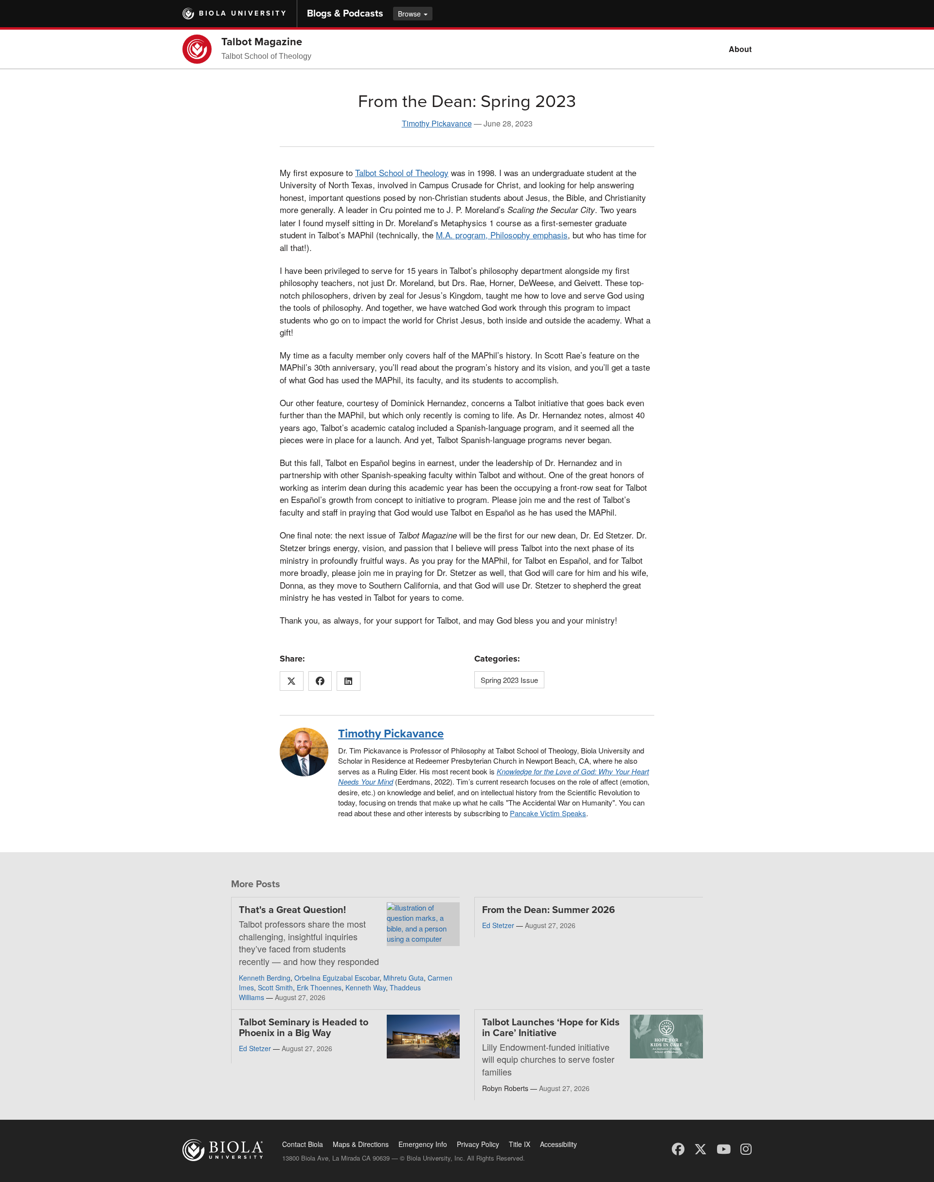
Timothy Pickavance (437, 123)
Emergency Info (422, 1144)
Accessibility (558, 1144)
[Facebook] (678, 1148)
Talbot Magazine (261, 42)
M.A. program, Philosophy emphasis (502, 235)
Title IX (519, 1144)
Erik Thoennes (319, 987)
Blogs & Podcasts (345, 13)
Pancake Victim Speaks (548, 813)
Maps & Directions (361, 1144)
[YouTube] (724, 1148)
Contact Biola (302, 1144)
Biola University (243, 13)
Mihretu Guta (403, 978)
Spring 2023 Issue (509, 680)
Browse (410, 13)
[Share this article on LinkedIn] (348, 681)
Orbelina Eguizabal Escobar (336, 978)
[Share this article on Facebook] (320, 681)
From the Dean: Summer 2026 (548, 910)
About (740, 48)
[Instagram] (746, 1148)
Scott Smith (275, 987)
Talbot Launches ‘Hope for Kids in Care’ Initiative (551, 1028)
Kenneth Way (365, 987)
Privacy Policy (478, 1144)
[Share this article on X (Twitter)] (292, 681)
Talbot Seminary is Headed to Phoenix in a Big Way (303, 1028)
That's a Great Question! (292, 910)
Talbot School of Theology (402, 172)
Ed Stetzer (498, 925)
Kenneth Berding (264, 978)
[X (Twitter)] (700, 1148)
